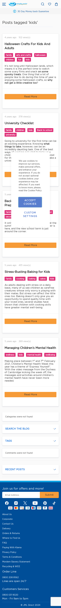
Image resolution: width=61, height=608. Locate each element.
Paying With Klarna (11, 547)
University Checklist (19, 123)
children (10, 59)
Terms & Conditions (12, 557)
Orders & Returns (11, 533)
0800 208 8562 (10, 577)
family (9, 55)
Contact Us (7, 524)
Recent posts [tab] (15, 469)
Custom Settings (30, 214)
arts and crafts (23, 55)
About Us (7, 514)
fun (19, 59)
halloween (40, 55)
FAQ (4, 543)
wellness (10, 355)
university (10, 134)
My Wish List (51, 5)
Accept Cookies (30, 202)
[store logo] (18, 4)
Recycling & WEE (11, 566)
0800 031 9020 (10, 595)
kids (28, 59)
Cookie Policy (35, 190)
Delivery (6, 528)
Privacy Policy (9, 552)
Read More (30, 96)
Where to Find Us (11, 538)
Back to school (44, 130)
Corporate (7, 519)
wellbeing (50, 355)
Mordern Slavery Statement (16, 561)
